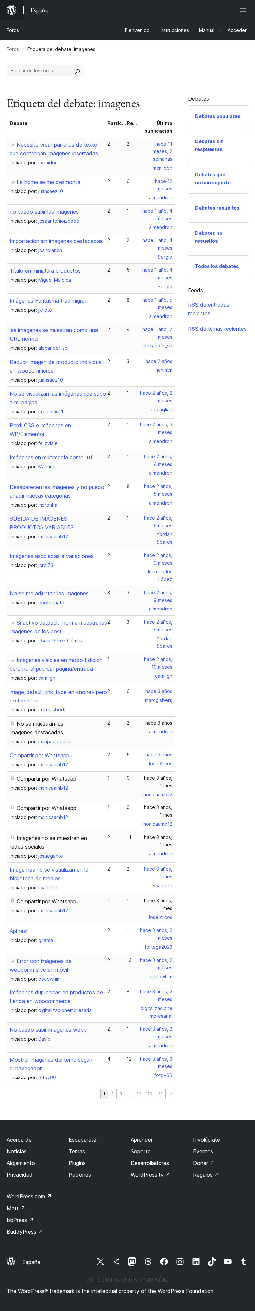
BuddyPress (25, 1231)
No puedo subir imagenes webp (48, 1029)
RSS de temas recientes (217, 329)
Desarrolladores (150, 1163)
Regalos (206, 1174)
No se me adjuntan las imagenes (49, 593)
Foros (13, 30)
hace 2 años (158, 361)
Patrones (80, 1174)
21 (160, 1093)
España (31, 1262)
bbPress (20, 1220)
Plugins (77, 1163)
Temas (77, 1151)
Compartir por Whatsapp (39, 755)
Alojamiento (21, 1163)
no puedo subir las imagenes (44, 211)
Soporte (141, 1151)
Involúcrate (206, 1139)
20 (149, 1093)
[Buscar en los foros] (77, 70)
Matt (16, 1208)
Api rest (19, 931)
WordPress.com (29, 1196)
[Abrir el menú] (244, 10)
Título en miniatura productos (45, 270)
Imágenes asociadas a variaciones (52, 556)
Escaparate (82, 1139)
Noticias (17, 1151)
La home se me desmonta (48, 182)
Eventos (203, 1151)
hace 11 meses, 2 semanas (162, 151)
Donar (203, 1163)
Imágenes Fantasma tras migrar (48, 300)
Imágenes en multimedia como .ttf (51, 457)
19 (139, 1093)
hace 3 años (158, 691)
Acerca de (19, 1139)
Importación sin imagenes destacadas (56, 241)
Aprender (142, 1139)
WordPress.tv (150, 1174)
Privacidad (20, 1174)
